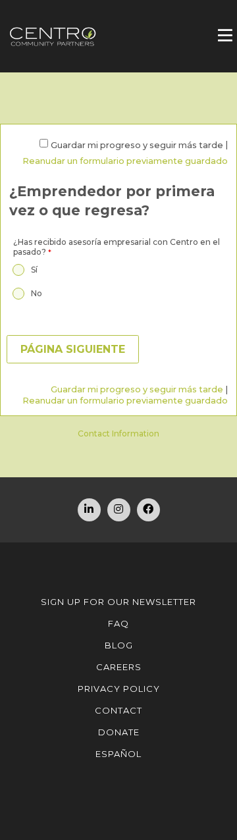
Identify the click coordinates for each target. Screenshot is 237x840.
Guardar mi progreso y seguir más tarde (137, 145)
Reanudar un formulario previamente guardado (125, 161)
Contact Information (118, 433)
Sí (34, 270)
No (36, 293)
